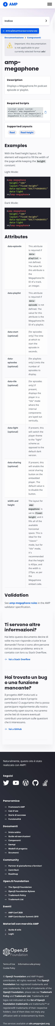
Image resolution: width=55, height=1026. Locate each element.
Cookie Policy (9, 968)
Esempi (11, 844)
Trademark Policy (17, 895)
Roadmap (13, 874)
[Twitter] (6, 783)
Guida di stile (14, 929)
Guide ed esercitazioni (19, 836)
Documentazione (14, 37)
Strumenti (13, 852)
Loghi (11, 933)
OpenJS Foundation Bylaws (21, 891)
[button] (49, 4)
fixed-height (27, 132)
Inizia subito (14, 832)
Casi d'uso (13, 810)
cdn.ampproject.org (39, 1023)
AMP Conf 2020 (15, 912)
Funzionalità (14, 819)
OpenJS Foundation (16, 976)
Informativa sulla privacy (29, 964)
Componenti (34, 37)
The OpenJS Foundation (20, 887)
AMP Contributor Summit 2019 (23, 916)
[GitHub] (35, 783)
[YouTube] (16, 783)
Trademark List (16, 899)
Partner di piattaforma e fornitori (25, 865)
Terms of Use (9, 964)
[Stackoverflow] (45, 783)
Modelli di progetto (17, 848)
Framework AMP (16, 806)
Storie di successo (17, 815)
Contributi (13, 870)
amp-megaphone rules (23, 603)
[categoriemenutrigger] (20, 31)
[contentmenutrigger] (26, 21)
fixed (12, 132)
